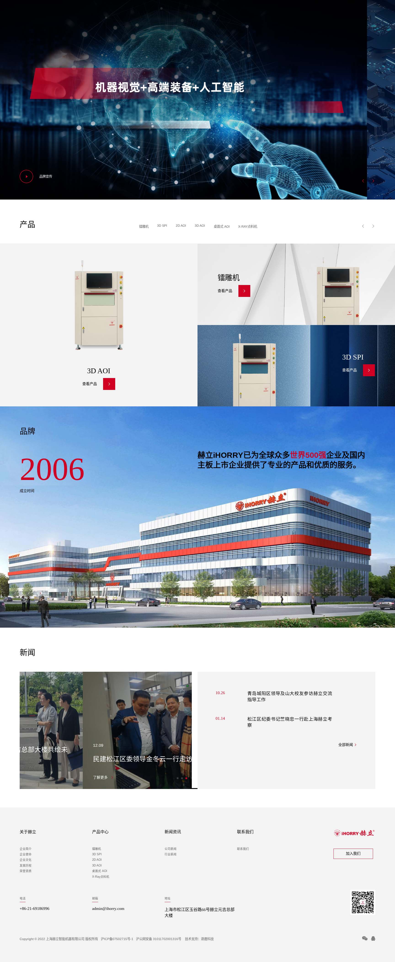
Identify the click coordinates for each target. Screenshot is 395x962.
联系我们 (243, 848)
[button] (363, 181)
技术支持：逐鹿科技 (199, 939)
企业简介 (26, 848)
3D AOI (200, 225)
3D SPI (162, 225)
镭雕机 (144, 226)
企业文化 (26, 859)
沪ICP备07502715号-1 (117, 939)
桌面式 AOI (222, 226)
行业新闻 (170, 854)
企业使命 (26, 854)
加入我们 (353, 854)
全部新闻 (346, 745)
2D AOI (181, 225)
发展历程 (26, 865)
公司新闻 (170, 848)
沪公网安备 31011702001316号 (159, 939)
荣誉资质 (26, 871)
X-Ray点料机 (247, 226)
